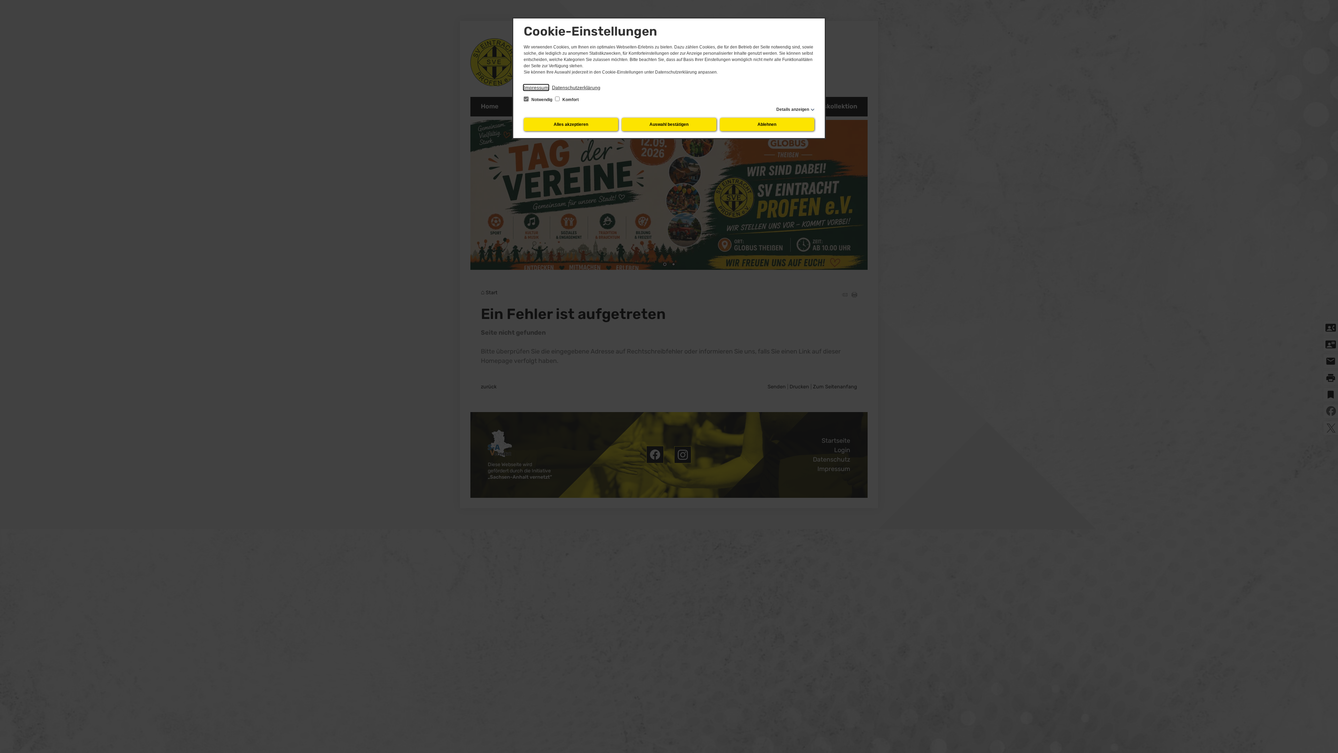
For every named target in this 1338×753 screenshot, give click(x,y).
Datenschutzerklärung (576, 87)
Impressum (536, 87)
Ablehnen (767, 124)
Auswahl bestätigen (669, 124)
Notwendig (541, 99)
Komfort (570, 99)
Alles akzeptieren (571, 124)
